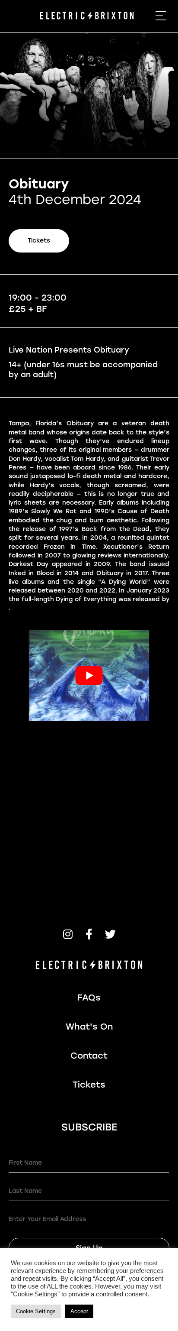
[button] (68, 934)
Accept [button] (79, 1311)
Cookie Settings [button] (36, 1311)
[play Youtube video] (89, 675)
